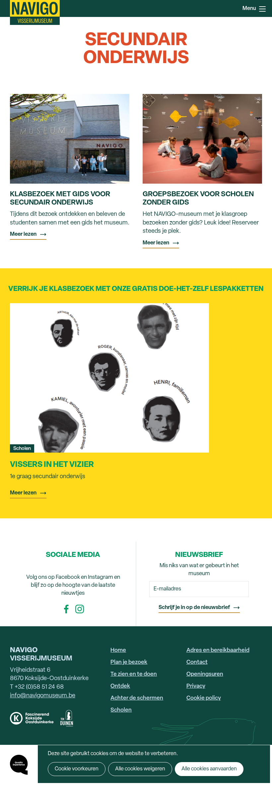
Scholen (121, 710)
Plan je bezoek (128, 662)
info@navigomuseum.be (42, 696)
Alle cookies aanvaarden (209, 769)
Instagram (79, 609)
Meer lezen (23, 234)
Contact (197, 662)
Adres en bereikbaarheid (217, 650)
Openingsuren (204, 674)
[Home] (35, 12)
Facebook (66, 609)
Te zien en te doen (133, 674)
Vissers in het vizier (52, 465)
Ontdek (120, 686)
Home (118, 650)
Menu (262, 8)
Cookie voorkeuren (77, 769)
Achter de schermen (136, 698)
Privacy (195, 686)
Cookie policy (203, 698)
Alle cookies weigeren (140, 769)
